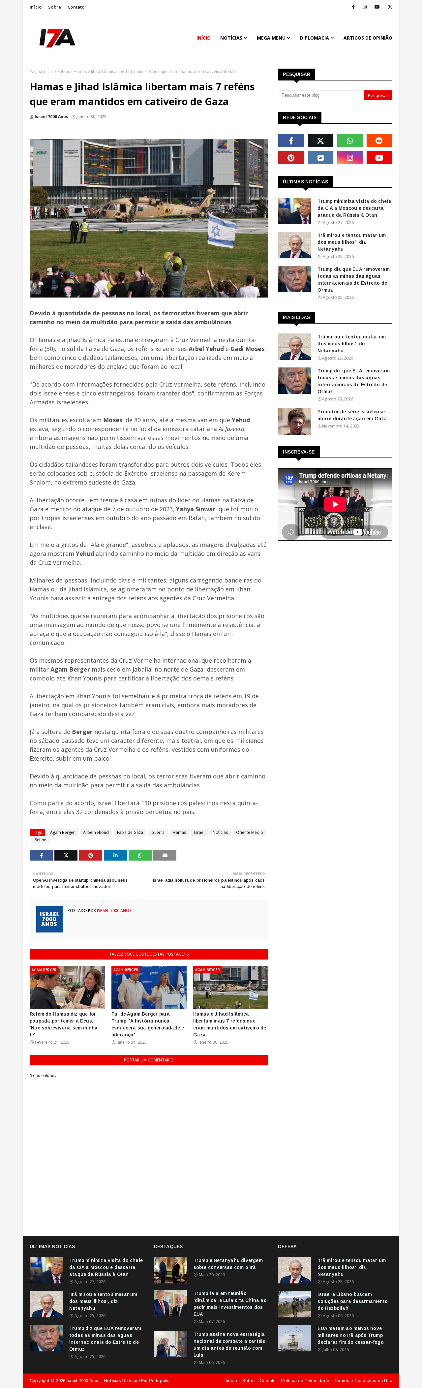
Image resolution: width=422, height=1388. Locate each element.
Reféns (63, 71)
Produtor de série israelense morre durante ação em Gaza (352, 415)
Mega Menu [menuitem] (271, 38)
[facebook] (353, 7)
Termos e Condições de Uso (363, 1380)
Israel (199, 832)
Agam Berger (62, 832)
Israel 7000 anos (51, 116)
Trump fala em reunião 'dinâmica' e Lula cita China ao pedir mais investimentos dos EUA (230, 1304)
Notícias (220, 832)
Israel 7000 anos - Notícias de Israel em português (118, 1380)
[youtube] (377, 7)
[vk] (321, 158)
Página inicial (42, 71)
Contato (76, 7)
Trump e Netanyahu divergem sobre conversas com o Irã (228, 1264)
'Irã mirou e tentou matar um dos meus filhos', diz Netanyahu (351, 242)
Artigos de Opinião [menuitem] (368, 38)
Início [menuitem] (203, 38)
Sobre (54, 7)
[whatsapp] (350, 140)
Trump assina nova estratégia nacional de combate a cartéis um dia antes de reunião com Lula (229, 1345)
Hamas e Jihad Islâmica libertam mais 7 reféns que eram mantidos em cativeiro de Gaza (229, 1024)
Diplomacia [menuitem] (314, 38)
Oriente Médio (249, 832)
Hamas (179, 832)
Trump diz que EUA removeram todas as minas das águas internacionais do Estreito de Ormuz (353, 280)
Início (36, 7)
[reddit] (379, 140)
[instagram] (364, 7)
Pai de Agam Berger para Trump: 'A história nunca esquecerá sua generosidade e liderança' (147, 1024)
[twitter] (388, 7)
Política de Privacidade (305, 1380)
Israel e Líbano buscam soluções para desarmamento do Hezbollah (352, 1301)
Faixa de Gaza (130, 832)
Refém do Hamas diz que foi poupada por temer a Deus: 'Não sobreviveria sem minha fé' (64, 1024)
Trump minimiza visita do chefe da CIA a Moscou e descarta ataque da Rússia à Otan (354, 208)
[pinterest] (291, 158)
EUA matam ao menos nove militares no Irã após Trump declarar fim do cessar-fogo (350, 1335)
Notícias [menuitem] (231, 38)
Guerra (158, 832)
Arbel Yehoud (96, 832)
